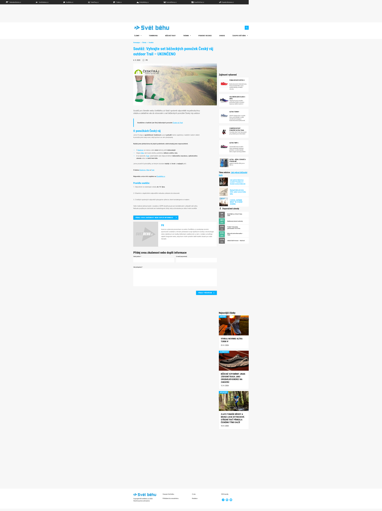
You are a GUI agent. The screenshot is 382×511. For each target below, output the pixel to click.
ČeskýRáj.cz (161, 176)
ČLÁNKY (136, 36)
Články (144, 42)
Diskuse (222, 36)
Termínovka (153, 36)
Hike (147, 170)
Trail (152, 170)
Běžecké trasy (170, 36)
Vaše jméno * (137, 256)
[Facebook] (223, 500)
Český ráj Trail (178, 123)
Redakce (194, 498)
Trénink (186, 36)
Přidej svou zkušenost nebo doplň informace (154, 218)
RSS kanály (224, 494)
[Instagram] (227, 500)
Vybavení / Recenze (205, 36)
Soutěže (151, 42)
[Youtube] (231, 500)
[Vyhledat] (247, 28)
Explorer (142, 170)
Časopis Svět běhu (239, 36)
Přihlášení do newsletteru (171, 498)
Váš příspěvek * (138, 267)
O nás (194, 494)
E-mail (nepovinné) (181, 256)
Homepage (136, 42)
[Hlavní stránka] (150, 27)
